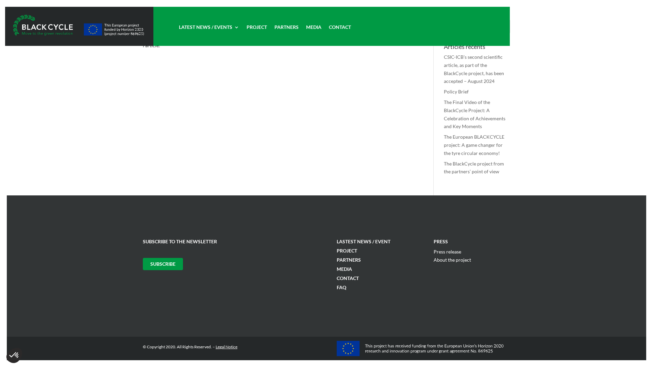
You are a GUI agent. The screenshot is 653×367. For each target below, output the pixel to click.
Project (257, 27)
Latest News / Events (205, 27)
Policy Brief (456, 91)
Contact (340, 27)
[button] (14, 355)
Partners (286, 27)
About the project (452, 260)
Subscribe (162, 264)
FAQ (341, 287)
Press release (447, 252)
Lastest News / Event (363, 241)
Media (313, 27)
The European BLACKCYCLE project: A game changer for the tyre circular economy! (474, 145)
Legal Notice (226, 346)
